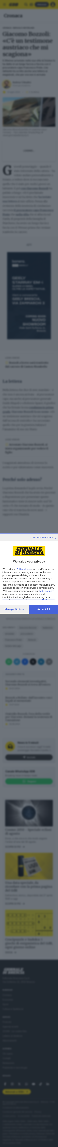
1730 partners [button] (23, 569)
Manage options (14, 609)
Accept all (43, 609)
